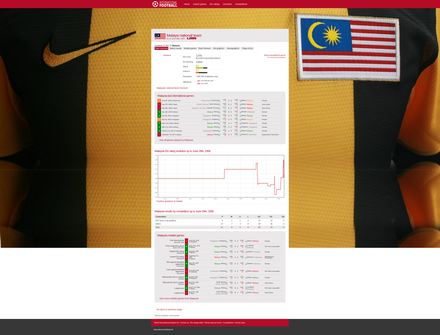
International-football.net (163, 330)
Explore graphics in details (170, 201)
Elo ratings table (196, 323)
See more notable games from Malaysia (179, 298)
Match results (176, 48)
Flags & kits (247, 48)
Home (187, 4)
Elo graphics (218, 48)
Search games (199, 4)
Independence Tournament (270, 134)
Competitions (241, 4)
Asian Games (266, 104)
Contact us (184, 323)
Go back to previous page (169, 309)
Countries (227, 4)
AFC (167, 46)
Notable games (190, 48)
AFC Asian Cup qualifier (272, 246)
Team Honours (204, 48)
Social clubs (240, 323)
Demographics (233, 48)
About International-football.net (166, 323)
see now (192, 38)
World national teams (213, 323)
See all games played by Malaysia (176, 140)
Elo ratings (215, 4)
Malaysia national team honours (172, 88)
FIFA (198, 83)
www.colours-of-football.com (278, 57)
